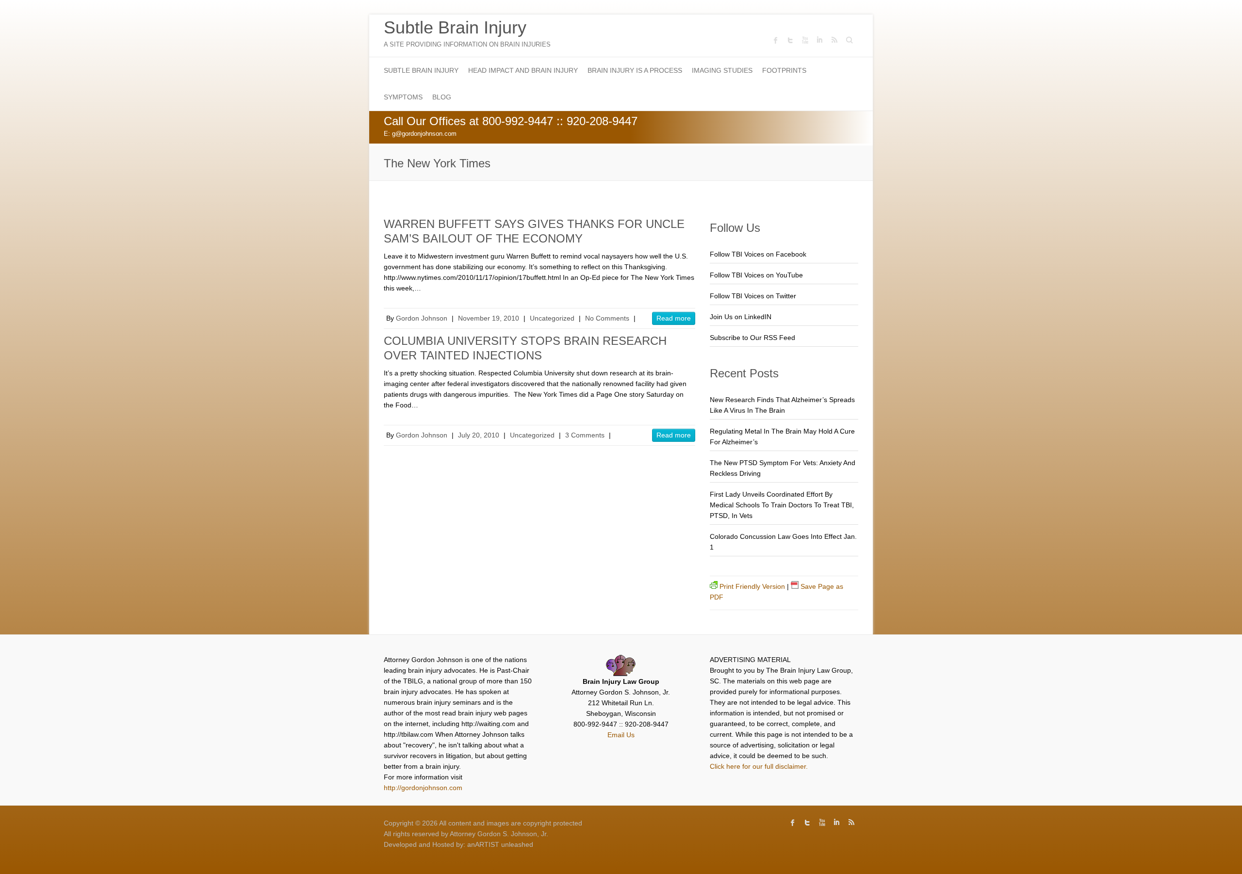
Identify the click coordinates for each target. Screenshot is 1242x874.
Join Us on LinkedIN (740, 317)
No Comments (607, 318)
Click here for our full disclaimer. (759, 766)
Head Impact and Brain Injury (523, 70)
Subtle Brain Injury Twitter (790, 40)
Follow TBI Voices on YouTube (756, 275)
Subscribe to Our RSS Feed (752, 337)
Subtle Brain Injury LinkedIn (819, 40)
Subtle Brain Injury (455, 27)
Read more (673, 318)
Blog (441, 97)
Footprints (784, 70)
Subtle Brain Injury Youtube (805, 40)
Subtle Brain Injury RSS (834, 40)
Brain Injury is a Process (635, 70)
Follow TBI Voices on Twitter (753, 296)
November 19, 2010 (488, 318)
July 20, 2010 (478, 435)
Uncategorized (552, 318)
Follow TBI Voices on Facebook (758, 254)
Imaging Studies (722, 70)
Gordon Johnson (421, 318)
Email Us (621, 735)
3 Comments (585, 435)
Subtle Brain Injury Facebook (775, 40)
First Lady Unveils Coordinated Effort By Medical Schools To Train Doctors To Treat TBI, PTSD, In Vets (782, 504)
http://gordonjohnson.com (423, 788)
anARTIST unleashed (500, 844)
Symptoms (403, 97)
